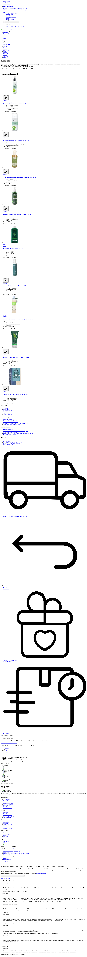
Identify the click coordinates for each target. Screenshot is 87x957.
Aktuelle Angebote (7, 413)
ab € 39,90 (15, 8)
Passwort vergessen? (7, 815)
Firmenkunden (6, 806)
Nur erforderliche (10, 876)
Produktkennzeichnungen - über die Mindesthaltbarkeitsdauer (16, 423)
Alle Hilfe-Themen (10, 19)
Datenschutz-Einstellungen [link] (9, 856)
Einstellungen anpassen (19, 876)
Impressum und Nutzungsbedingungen (11, 851)
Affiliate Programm (7, 414)
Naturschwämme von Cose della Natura (11, 424)
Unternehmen (6, 858)
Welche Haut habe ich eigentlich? (10, 422)
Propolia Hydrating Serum (9, 440)
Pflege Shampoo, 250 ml (13, 248)
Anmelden (5, 812)
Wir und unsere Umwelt (8, 411)
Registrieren (5, 813)
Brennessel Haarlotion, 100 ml (16, 103)
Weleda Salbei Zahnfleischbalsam (10, 432)
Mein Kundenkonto (7, 808)
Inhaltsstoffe (5, 409)
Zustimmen (3, 876)
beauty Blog (5, 408)
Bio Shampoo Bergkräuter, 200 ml (18, 319)
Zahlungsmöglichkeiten (11, 17)
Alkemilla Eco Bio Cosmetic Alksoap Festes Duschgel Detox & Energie (18, 433)
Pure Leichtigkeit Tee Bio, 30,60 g (15, 394)
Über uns (5, 832)
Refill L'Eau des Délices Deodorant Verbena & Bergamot (15, 431)
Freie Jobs (5, 836)
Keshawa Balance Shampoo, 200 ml (15, 285)
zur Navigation (6, 1)
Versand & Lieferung (7, 800)
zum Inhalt (5, 2)
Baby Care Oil (6, 441)
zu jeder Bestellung (14, 9)
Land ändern (13, 846)
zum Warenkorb (6, 4)
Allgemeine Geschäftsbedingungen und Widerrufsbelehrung (16, 853)
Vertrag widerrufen (5, 861)
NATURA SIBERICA (8, 429)
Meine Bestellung (7, 799)
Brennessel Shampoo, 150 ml (16, 140)
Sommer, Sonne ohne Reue (9, 419)
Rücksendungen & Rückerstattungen (11, 802)
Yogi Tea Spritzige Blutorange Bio (10, 434)
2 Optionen (5, 244)
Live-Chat (8, 20)
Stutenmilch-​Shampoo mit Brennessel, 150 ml (19, 177)
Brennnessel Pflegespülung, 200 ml (16, 357)
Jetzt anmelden (6, 33)
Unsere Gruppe (6, 834)
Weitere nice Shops (7, 859)
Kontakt (7, 18)
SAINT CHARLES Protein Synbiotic (11, 443)
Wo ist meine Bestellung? (11, 13)
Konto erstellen (6, 38)
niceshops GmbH (10, 848)
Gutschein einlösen (7, 817)
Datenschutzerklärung (41, 873)
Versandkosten (9, 15)
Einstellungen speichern (5, 954)
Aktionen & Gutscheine (8, 804)
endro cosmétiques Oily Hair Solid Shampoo (12, 442)
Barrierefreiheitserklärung (8, 854)
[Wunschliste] (4, 40)
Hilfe (4, 12)
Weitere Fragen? (6, 805)
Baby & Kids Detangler (8, 444)
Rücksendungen (9, 14)
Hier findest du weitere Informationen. (9, 743)
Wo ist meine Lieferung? (8, 816)
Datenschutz (6, 852)
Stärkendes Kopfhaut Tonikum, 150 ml (17, 214)
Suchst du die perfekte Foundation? (10, 420)
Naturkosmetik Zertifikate (8, 410)
